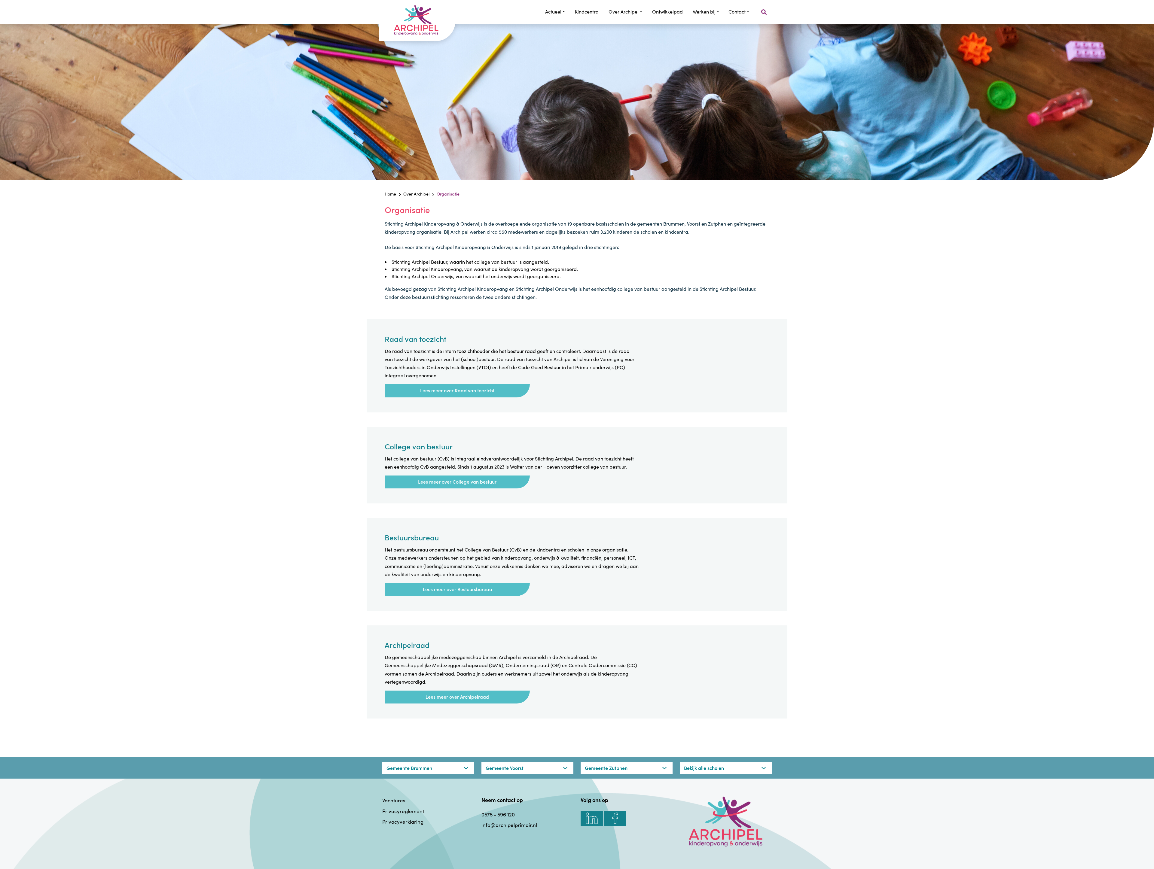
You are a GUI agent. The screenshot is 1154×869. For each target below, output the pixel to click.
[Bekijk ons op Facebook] (615, 818)
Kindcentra (587, 11)
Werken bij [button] (704, 11)
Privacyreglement (403, 811)
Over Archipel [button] (624, 11)
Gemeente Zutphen (606, 767)
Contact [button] (737, 11)
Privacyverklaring (402, 821)
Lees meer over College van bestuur (457, 481)
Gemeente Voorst (505, 767)
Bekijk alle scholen (704, 767)
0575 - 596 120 (498, 814)
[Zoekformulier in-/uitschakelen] (764, 12)
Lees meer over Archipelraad (457, 696)
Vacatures (393, 800)
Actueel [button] (553, 11)
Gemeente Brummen (409, 767)
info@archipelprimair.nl (509, 825)
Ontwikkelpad (667, 11)
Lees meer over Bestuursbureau (457, 589)
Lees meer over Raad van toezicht (457, 390)
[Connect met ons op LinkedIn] (592, 818)
